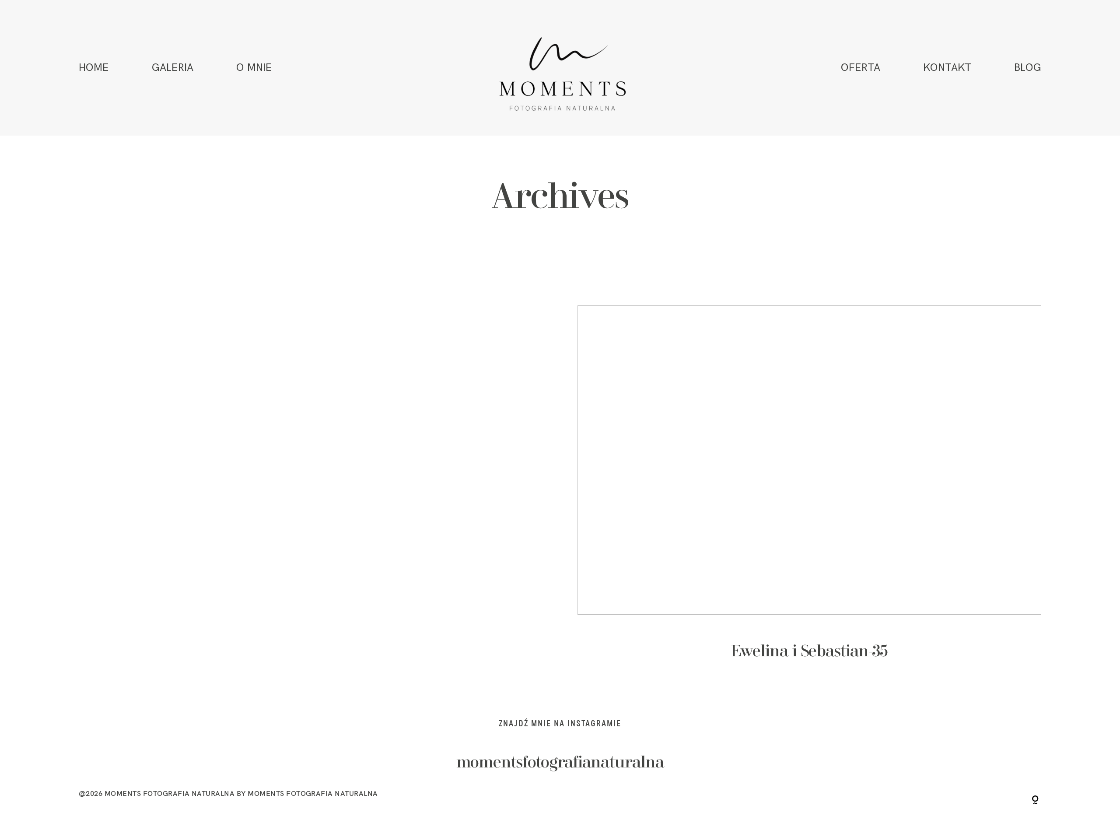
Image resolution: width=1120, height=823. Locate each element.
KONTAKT (947, 68)
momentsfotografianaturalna (560, 763)
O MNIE (254, 68)
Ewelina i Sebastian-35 (809, 494)
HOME (94, 68)
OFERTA (860, 68)
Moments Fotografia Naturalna (313, 793)
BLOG (1027, 68)
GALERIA (172, 68)
